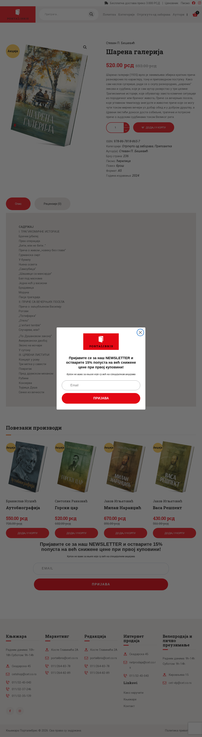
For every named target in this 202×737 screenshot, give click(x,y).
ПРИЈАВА (101, 398)
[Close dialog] (140, 332)
